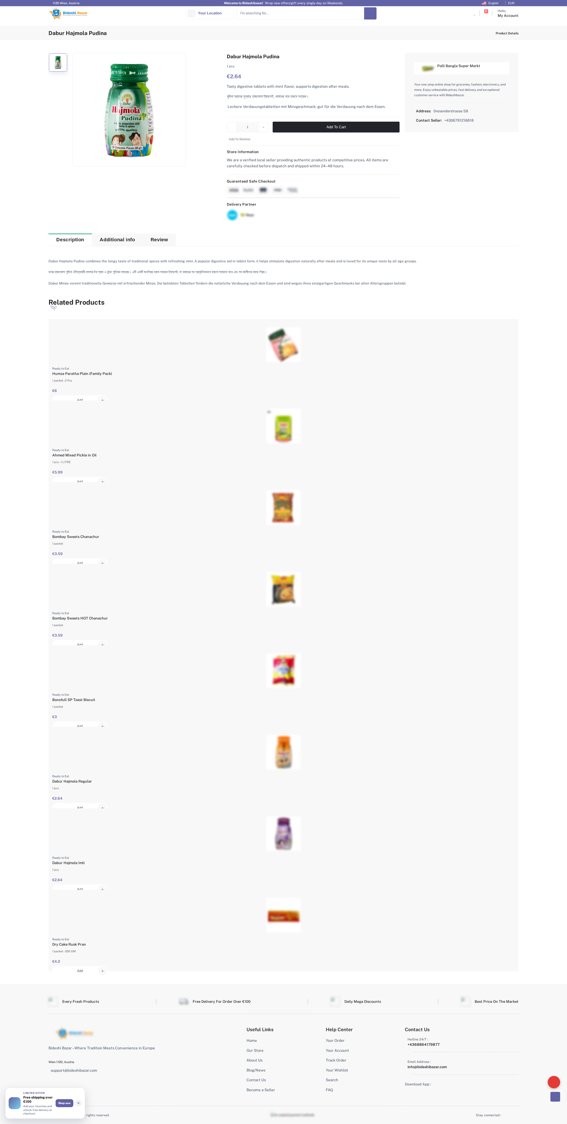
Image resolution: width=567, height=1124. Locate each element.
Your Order (335, 1040)
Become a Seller (261, 1090)
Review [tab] (159, 239)
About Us (254, 1060)
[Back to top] (555, 1097)
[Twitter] (509, 1115)
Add (80, 400)
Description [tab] (70, 239)
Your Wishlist (337, 1070)
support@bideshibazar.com (74, 1070)
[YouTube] (517, 1115)
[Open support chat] (554, 1082)
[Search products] (370, 13)
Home (252, 1040)
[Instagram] (513, 1115)
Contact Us (256, 1080)
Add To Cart (336, 127)
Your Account (337, 1050)
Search (332, 1080)
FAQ (329, 1090)
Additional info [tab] (117, 239)
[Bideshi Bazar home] (75, 1033)
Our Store (255, 1050)
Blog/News (256, 1070)
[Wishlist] (475, 13)
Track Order (336, 1060)
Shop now (64, 1103)
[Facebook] (504, 1115)
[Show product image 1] (58, 62)
